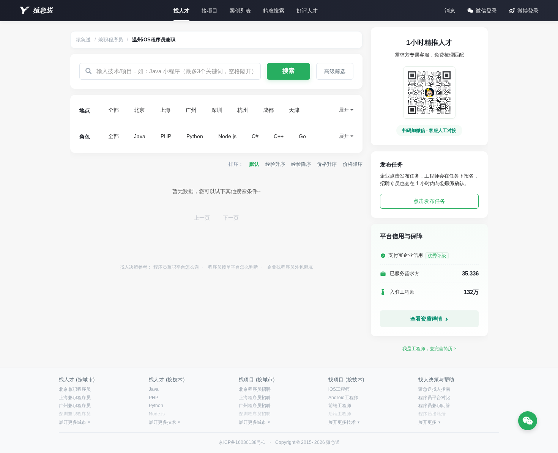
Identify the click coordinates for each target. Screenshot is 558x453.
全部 (113, 110)
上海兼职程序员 (75, 397)
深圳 (216, 110)
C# (255, 136)
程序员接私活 (432, 414)
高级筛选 (334, 71)
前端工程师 (339, 405)
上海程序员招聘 (255, 397)
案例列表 (240, 11)
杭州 (242, 110)
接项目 (210, 11)
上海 (165, 110)
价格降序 (353, 164)
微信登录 (486, 11)
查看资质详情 (427, 319)
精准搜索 (273, 11)
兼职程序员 (110, 39)
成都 (268, 110)
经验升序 (275, 164)
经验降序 (301, 164)
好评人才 (307, 11)
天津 (294, 110)
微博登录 (528, 11)
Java (139, 136)
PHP (166, 136)
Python (194, 136)
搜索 (288, 71)
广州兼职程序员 (75, 405)
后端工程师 (339, 414)
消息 (450, 11)
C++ (279, 136)
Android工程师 (343, 397)
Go (302, 136)
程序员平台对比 (434, 397)
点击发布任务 (429, 201)
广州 (191, 110)
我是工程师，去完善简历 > (429, 348)
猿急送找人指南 (434, 389)
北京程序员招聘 (255, 389)
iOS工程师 (339, 389)
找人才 (181, 11)
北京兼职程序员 (75, 389)
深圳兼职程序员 (75, 414)
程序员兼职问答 (434, 405)
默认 (254, 164)
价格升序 (327, 164)
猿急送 (43, 10)
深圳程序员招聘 (255, 414)
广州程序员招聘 (255, 405)
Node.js (227, 136)
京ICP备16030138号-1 (242, 442)
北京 (139, 110)
